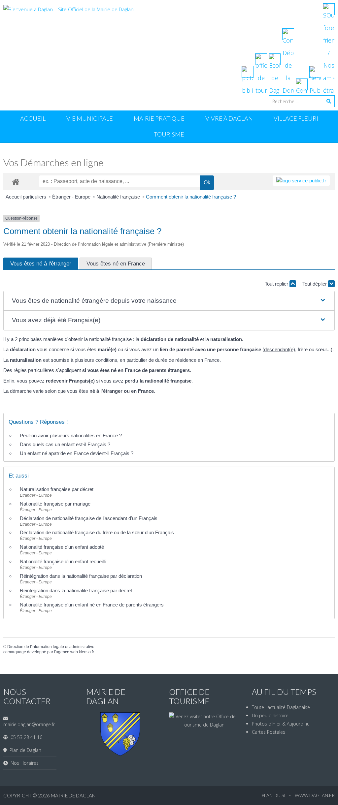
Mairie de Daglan (73, 795)
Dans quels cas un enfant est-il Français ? (65, 444)
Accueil (33, 118)
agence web (67, 652)
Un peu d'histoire (270, 715)
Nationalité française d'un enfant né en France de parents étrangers (92, 604)
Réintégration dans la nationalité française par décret (76, 590)
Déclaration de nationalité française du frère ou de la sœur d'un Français (97, 532)
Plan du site (276, 795)
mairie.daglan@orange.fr (29, 724)
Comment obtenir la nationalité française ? (191, 197)
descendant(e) (279, 349)
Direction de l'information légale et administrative (50, 646)
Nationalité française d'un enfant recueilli (63, 561)
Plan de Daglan (24, 750)
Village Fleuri (296, 118)
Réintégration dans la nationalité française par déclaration (81, 576)
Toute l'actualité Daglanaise (281, 707)
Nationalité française (118, 197)
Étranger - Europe (72, 197)
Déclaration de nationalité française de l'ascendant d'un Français (88, 518)
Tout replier (277, 284)
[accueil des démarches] (15, 181)
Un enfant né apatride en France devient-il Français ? (76, 453)
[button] (169, 301)
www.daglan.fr (315, 795)
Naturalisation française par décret (56, 489)
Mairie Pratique (159, 118)
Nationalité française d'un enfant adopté (62, 547)
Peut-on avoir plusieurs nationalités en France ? (71, 435)
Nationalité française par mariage (55, 504)
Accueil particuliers (27, 197)
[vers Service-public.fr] (301, 180)
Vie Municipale (89, 118)
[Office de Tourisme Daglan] (203, 725)
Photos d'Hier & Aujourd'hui (281, 724)
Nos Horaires (23, 763)
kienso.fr (86, 652)
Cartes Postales (268, 732)
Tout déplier (315, 284)
